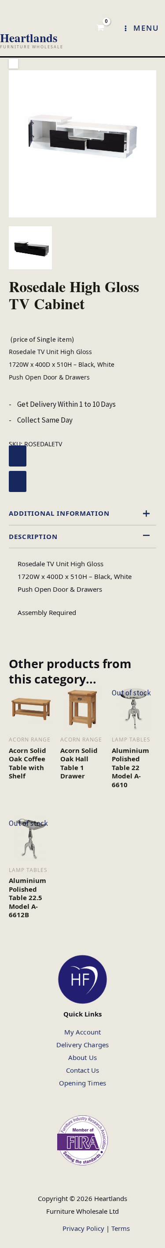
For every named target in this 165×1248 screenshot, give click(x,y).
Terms (120, 1228)
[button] (13, 64)
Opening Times (82, 1082)
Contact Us (82, 1070)
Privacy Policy (83, 1228)
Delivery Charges (82, 1044)
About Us (82, 1057)
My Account (82, 1031)
